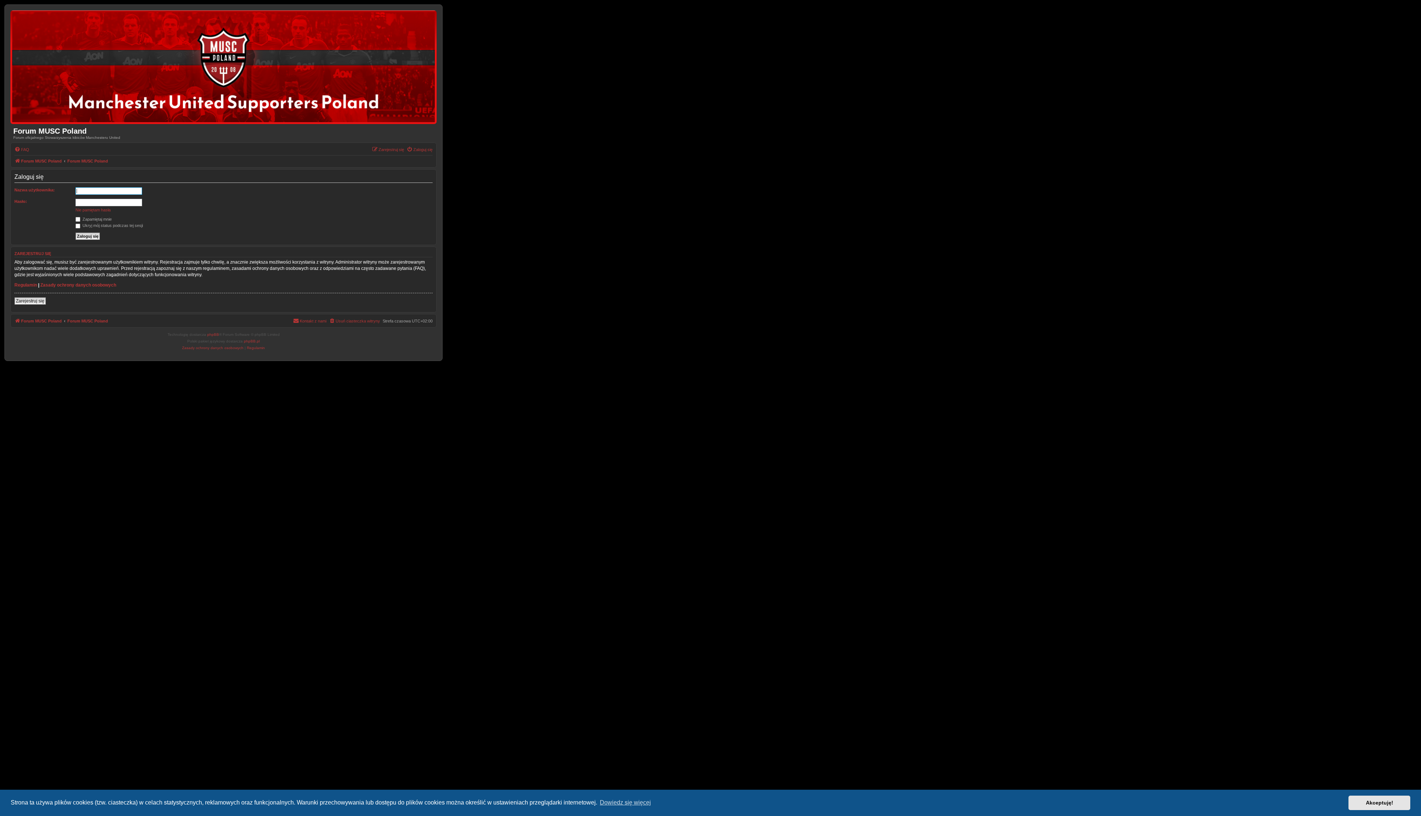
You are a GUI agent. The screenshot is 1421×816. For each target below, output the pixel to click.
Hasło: (20, 201)
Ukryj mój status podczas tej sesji (112, 225)
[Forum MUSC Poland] (223, 67)
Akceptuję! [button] (1379, 803)
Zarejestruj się (30, 301)
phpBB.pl (252, 341)
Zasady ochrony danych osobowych (78, 285)
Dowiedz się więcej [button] (625, 802)
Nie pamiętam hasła (93, 210)
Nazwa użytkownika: (34, 190)
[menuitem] (21, 149)
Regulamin (25, 285)
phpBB (213, 334)
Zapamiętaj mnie (96, 219)
